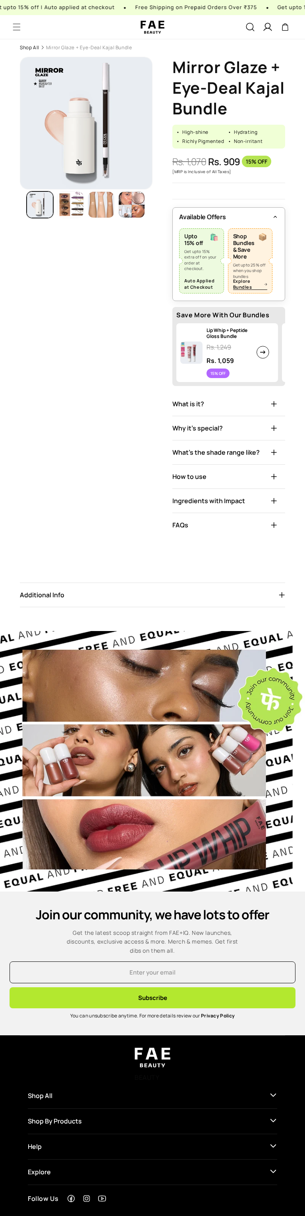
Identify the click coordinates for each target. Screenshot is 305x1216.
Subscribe (152, 998)
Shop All (29, 47)
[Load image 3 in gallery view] (101, 204)
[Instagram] (86, 1198)
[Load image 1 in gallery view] (40, 204)
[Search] (250, 27)
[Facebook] (71, 1198)
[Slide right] (150, 204)
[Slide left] (22, 204)
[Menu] (16, 27)
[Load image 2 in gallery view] (70, 204)
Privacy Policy (218, 1015)
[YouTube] (102, 1198)
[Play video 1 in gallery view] (131, 204)
